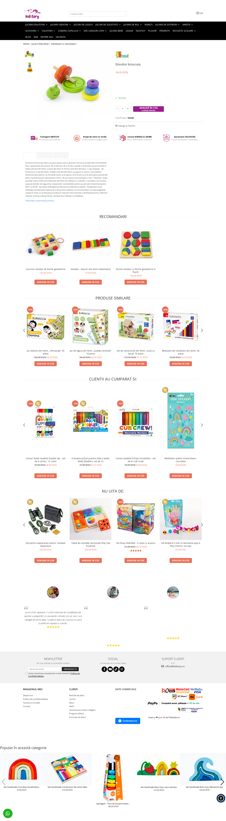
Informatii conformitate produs (39, 200)
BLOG (28, 36)
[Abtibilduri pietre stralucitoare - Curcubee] (181, 420)
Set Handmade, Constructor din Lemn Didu (67, 787)
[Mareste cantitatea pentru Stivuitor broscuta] (127, 108)
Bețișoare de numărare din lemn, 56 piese (180, 352)
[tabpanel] (74, 84)
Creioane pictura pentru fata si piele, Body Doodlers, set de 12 (91, 460)
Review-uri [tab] (60, 155)
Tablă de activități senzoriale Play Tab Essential (90, 544)
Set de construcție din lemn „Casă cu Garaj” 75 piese (136, 352)
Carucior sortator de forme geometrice (45, 269)
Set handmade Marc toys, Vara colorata (159, 787)
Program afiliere (76, 713)
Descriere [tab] (29, 155)
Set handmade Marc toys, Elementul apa (204, 787)
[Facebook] (104, 669)
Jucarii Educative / (41, 43)
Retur (71, 702)
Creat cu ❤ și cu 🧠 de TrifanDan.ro (164, 717)
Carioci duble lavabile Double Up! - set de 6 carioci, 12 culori (45, 460)
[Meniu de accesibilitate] (221, 798)
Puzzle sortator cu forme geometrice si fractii (136, 270)
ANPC (71, 706)
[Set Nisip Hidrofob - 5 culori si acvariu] (136, 519)
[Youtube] (110, 669)
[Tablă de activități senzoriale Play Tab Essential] (91, 519)
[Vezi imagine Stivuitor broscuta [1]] (29, 67)
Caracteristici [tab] (45, 155)
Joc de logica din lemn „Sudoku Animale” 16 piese (90, 352)
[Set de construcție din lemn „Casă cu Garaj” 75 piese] (136, 327)
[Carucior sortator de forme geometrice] (46, 245)
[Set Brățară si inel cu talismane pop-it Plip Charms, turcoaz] (181, 519)
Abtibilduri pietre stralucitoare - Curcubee (180, 460)
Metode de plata (76, 695)
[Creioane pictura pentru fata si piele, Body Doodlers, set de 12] (91, 421)
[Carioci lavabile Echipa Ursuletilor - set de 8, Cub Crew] (136, 421)
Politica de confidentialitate (35, 699)
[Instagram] (122, 669)
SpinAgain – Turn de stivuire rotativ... (113, 803)
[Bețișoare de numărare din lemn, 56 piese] (181, 327)
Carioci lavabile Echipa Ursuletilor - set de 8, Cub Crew (136, 460)
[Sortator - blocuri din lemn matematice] (91, 245)
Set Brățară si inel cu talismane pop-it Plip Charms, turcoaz (180, 544)
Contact (26, 706)
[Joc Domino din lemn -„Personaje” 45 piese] (46, 327)
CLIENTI (73, 689)
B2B (36, 36)
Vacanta (60, 36)
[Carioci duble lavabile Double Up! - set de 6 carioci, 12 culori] (46, 421)
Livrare (72, 699)
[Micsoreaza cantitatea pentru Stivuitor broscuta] (117, 108)
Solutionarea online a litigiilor (82, 710)
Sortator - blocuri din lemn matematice (91, 269)
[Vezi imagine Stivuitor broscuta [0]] (29, 54)
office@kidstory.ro (175, 666)
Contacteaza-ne (130, 721)
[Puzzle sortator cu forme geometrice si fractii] (136, 245)
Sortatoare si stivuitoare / (64, 43)
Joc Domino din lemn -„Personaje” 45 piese (45, 352)
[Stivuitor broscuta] (74, 84)
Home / (27, 43)
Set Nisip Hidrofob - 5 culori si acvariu (135, 543)
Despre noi (47, 36)
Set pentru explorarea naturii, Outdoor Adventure (46, 544)
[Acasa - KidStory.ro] (38, 13)
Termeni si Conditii (31, 702)
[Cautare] (123, 13)
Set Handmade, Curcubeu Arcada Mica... (22, 787)
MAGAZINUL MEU (33, 689)
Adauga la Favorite (126, 125)
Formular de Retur (77, 717)
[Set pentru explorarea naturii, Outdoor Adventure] (46, 519)
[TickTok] (116, 669)
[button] (4, 782)
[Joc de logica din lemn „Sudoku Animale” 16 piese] (91, 327)
